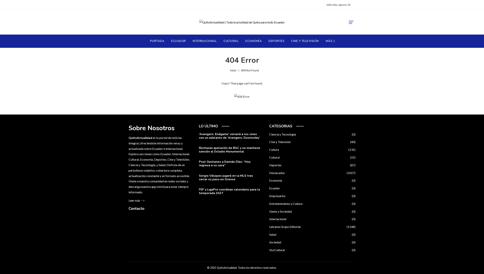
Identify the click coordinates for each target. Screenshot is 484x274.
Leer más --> (137, 200)
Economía (312, 180)
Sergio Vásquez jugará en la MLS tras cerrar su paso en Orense (226, 177)
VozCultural (312, 250)
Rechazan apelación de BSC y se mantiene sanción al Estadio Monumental (229, 150)
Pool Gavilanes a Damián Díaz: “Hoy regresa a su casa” (225, 163)
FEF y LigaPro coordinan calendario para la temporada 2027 (229, 191)
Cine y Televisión (312, 142)
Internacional (312, 219)
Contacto (136, 208)
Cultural (312, 157)
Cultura (312, 149)
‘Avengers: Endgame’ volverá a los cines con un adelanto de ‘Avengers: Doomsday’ (229, 136)
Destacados (312, 173)
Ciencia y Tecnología (312, 134)
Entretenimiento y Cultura (312, 203)
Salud (312, 234)
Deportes (312, 165)
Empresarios (312, 196)
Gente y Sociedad (312, 211)
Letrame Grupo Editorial (312, 226)
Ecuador (312, 188)
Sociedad (312, 242)
